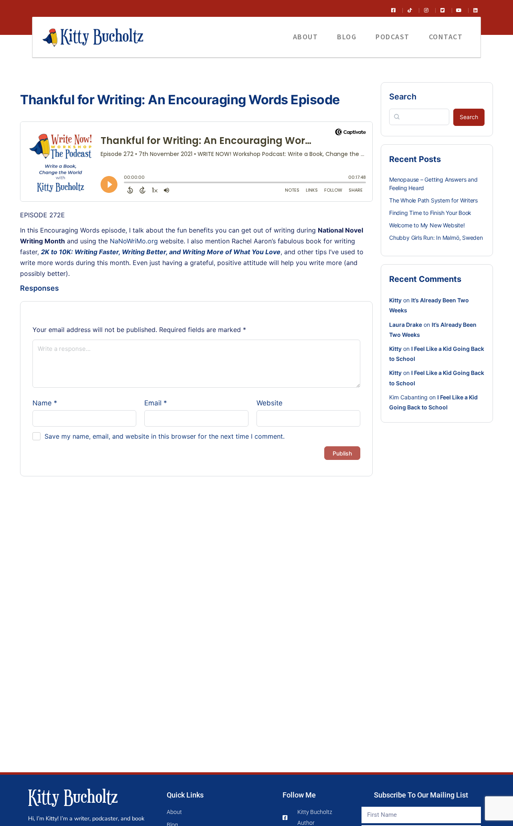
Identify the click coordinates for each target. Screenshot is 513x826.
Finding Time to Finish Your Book (430, 212)
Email (155, 403)
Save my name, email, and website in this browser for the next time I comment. (164, 436)
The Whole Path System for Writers (433, 200)
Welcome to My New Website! (427, 225)
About (305, 36)
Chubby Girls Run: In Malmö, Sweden (436, 237)
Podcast (393, 36)
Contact (446, 36)
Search (402, 96)
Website (269, 403)
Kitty (395, 300)
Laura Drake (405, 324)
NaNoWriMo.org (134, 241)
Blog (346, 36)
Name (44, 403)
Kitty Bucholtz (73, 796)
